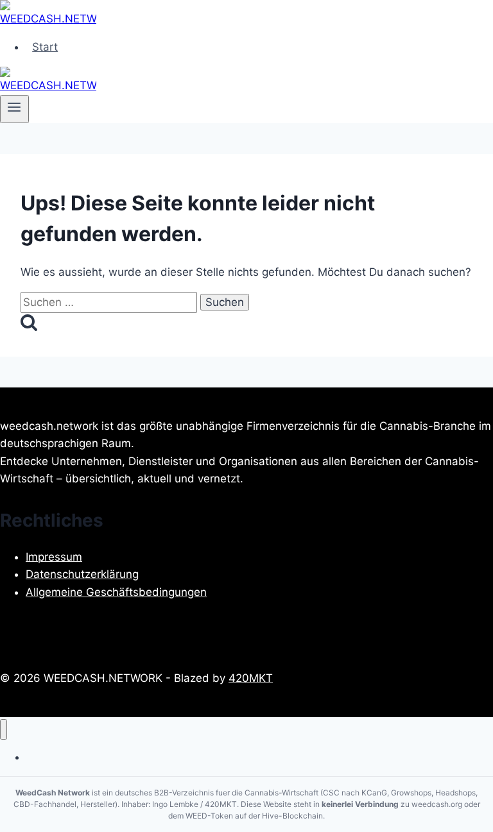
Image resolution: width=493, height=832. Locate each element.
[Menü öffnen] (14, 109)
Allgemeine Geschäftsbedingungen (116, 592)
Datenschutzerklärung (82, 574)
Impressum (54, 556)
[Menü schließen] (3, 729)
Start (45, 46)
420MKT (251, 678)
